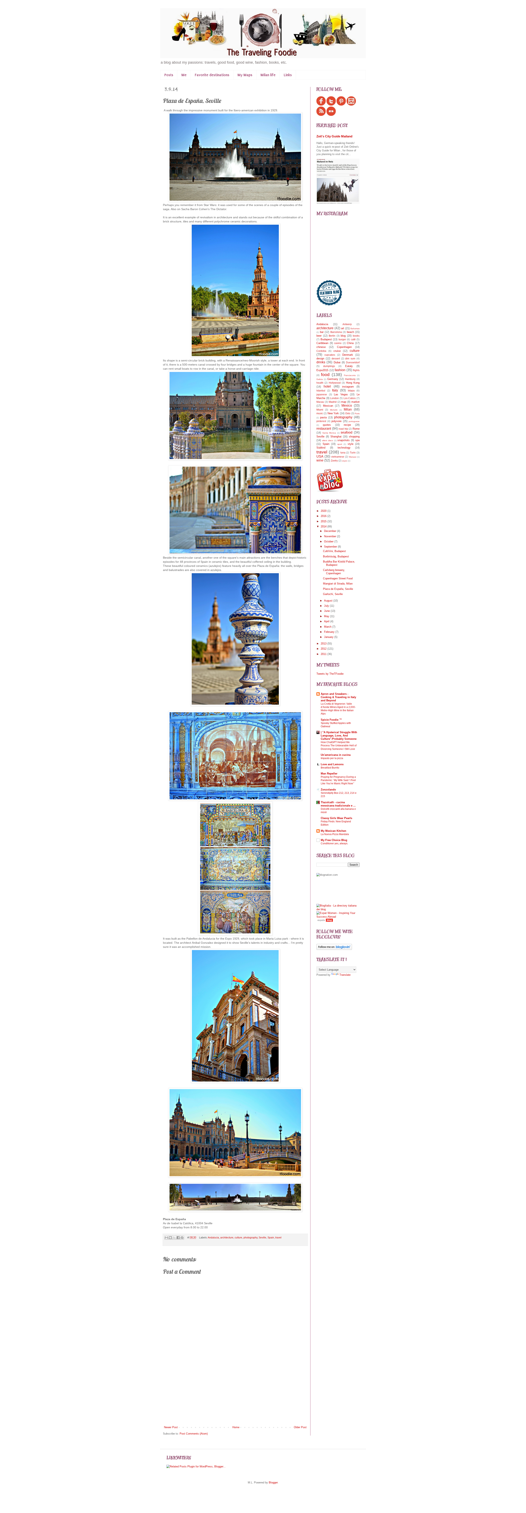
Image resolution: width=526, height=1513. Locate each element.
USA (319, 456)
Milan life (268, 75)
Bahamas (355, 328)
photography (250, 1237)
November (330, 536)
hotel (327, 386)
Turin (353, 452)
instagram (348, 386)
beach (350, 332)
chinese (321, 347)
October (329, 541)
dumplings (329, 366)
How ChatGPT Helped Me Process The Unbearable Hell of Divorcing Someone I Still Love (338, 745)
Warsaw (352, 457)
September (331, 546)
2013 (324, 643)
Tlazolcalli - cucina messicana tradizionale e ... (338, 804)
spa (357, 440)
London (334, 398)
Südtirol (320, 447)
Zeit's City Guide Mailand (334, 136)
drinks (320, 362)
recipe (347, 424)
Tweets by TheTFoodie (330, 673)
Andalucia (213, 1237)
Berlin (332, 335)
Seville (262, 1237)
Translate (345, 974)
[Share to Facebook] (178, 1238)
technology (344, 447)
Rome (356, 428)
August (328, 600)
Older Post (300, 1427)
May (327, 616)
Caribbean (322, 343)
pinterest (321, 421)
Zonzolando (328, 789)
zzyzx (344, 461)
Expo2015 (322, 370)
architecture (226, 1237)
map (343, 401)
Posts (168, 75)
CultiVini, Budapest (334, 551)
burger (342, 339)
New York (333, 413)
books (356, 335)
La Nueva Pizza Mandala (335, 834)
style (350, 443)
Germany (332, 379)
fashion (340, 370)
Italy (335, 390)
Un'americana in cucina (336, 754)
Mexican (328, 405)
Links (288, 75)
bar (322, 332)
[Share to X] (174, 1238)
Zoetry (334, 460)
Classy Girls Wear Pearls (336, 818)
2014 (324, 526)
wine (319, 460)
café (353, 339)
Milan (348, 409)
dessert (336, 358)
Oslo (347, 413)
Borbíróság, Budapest (336, 556)
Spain (271, 1237)
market (355, 401)
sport (339, 444)
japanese (321, 394)
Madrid (333, 401)
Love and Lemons (332, 764)
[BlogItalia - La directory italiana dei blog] (338, 909)
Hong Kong (353, 382)
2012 (324, 648)
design (320, 358)
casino (337, 343)
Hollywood (335, 382)
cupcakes (329, 354)
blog (343, 335)
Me (184, 75)
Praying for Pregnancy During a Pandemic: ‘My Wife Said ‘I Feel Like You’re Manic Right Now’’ (338, 780)
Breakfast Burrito (330, 767)
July (327, 605)
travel (278, 1237)
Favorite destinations (212, 75)
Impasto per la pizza (332, 758)
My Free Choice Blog (334, 840)
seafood (346, 432)
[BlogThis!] (170, 1238)
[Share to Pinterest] (182, 1238)
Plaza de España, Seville (338, 588)
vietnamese (337, 456)
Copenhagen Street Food (338, 578)
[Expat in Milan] (329, 491)
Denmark (347, 354)
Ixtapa (351, 390)
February (329, 631)
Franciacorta (350, 375)
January (329, 637)
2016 (324, 516)
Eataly (349, 366)
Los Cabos (350, 398)
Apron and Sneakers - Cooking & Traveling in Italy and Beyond (338, 697)
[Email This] (166, 1238)
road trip (343, 428)
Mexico (346, 405)
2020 (324, 510)
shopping (354, 436)
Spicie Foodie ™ (331, 719)
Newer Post (171, 1427)
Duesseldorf (353, 362)
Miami (319, 409)
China (350, 343)
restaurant (323, 428)
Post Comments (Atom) (194, 1433)
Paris (357, 413)
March (328, 626)
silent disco (327, 440)
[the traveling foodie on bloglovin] (334, 948)
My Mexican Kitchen (333, 830)
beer (319, 335)
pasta (323, 417)
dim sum (350, 358)
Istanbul (320, 390)
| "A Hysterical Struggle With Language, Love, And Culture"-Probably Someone (339, 735)
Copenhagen (344, 347)
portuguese (354, 421)
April (327, 621)
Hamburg (350, 379)
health (319, 382)
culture (238, 1237)
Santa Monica (329, 433)
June (327, 610)
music (319, 413)
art (342, 328)
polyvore (336, 421)
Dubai (337, 362)
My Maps (245, 75)
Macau (320, 401)
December (330, 531)
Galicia (319, 379)
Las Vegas (341, 394)
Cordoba (321, 351)
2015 (324, 521)
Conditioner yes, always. (334, 843)
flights (356, 370)
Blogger (273, 1482)
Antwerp (347, 324)
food (325, 374)
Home (235, 1427)
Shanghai (335, 436)
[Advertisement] (235, 1394)
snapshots (343, 440)
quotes (327, 424)
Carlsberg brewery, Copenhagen (334, 571)
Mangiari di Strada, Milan (338, 583)
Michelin (334, 410)
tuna (342, 452)
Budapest (326, 339)
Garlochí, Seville (333, 594)
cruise (337, 350)
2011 (324, 654)
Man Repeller (329, 773)
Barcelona (336, 332)
